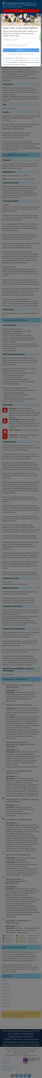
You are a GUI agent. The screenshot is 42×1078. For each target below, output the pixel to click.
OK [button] (21, 10)
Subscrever (21, 50)
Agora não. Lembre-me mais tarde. (21, 54)
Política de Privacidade (30, 58)
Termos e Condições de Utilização (12, 7)
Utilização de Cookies (17, 5)
